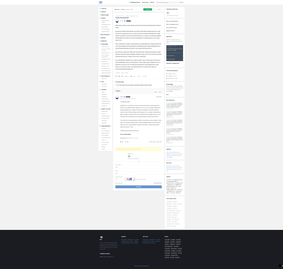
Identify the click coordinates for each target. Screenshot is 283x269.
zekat (177, 223)
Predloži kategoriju (106, 103)
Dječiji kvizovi (104, 61)
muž (169, 215)
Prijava (103, 92)
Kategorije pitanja (105, 31)
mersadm (168, 103)
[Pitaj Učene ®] (105, 2)
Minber (171, 157)
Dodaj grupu (104, 96)
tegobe (126, 72)
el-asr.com (179, 189)
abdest (169, 201)
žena (174, 226)
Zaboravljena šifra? (158, 183)
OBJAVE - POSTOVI (105, 109)
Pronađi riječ (104, 84)
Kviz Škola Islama (105, 63)
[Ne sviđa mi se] (119, 76)
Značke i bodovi (105, 98)
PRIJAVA (181, 2)
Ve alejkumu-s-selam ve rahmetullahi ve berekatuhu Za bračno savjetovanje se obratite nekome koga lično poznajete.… (174, 105)
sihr (168, 221)
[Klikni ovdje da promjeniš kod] (129, 179)
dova (174, 203)
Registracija (104, 94)
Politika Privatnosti (105, 133)
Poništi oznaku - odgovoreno (156, 141)
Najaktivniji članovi (135, 2)
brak (175, 201)
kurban (169, 212)
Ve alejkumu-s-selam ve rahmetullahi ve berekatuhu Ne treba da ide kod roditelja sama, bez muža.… (174, 139)
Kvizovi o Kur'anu (105, 46)
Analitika (103, 146)
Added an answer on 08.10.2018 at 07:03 (128, 98)
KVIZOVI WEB (104, 44)
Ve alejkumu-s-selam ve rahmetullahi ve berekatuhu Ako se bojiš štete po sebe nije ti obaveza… (174, 130)
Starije (155, 92)
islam (175, 208)
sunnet (174, 221)
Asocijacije (104, 86)
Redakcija (104, 128)
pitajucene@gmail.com (107, 256)
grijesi (122, 72)
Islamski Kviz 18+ (105, 66)
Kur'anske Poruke (175, 155)
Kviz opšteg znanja (106, 68)
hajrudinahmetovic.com (172, 186)
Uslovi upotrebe (105, 135)
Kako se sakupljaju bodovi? (172, 24)
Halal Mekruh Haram (134, 15)
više (167, 94)
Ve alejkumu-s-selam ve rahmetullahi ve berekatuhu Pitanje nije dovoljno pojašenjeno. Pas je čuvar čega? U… (174, 122)
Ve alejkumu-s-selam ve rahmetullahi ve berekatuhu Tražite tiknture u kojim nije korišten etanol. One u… (174, 113)
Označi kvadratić (119, 177)
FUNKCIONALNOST (106, 126)
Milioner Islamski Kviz (106, 70)
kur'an (178, 210)
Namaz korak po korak (171, 154)
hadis (180, 203)
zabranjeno (170, 223)
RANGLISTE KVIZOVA (106, 72)
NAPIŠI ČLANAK (105, 15)
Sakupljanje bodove (106, 24)
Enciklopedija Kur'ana (177, 179)
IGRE (102, 81)
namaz (174, 215)
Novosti (152, 2)
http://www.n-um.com (132, 138)
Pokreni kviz (104, 78)
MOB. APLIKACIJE (105, 34)
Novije (159, 92)
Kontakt (103, 149)
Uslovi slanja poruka (106, 137)
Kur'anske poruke (105, 118)
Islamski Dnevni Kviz (106, 59)
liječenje (175, 212)
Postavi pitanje (105, 26)
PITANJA (103, 18)
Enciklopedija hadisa (172, 181)
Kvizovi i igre (145, 2)
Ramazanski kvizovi (106, 52)
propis (174, 217)
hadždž (169, 206)
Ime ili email (118, 164)
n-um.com (168, 179)
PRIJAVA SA (130, 153)
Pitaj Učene (169, 152)
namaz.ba (178, 192)
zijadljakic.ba (178, 184)
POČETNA (103, 8)
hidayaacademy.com (171, 189)
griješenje (118, 72)
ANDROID (103, 37)
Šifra (116, 170)
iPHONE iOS (104, 41)
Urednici (103, 140)
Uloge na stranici (105, 142)
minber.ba (173, 188)
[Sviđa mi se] (116, 76)
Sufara (180, 154)
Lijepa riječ (104, 122)
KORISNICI (103, 89)
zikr (168, 226)
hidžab (169, 208)
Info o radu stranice (106, 130)
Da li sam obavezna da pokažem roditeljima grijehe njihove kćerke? (134, 85)
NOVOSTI (103, 11)
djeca (169, 203)
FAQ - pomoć (104, 144)
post (169, 217)
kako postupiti (170, 210)
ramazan (175, 219)
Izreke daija (169, 84)
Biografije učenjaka (106, 116)
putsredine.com (171, 191)
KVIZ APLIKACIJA (105, 76)
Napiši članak (104, 111)
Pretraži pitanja (106, 29)
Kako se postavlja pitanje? (172, 21)
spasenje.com (170, 184)
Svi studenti (104, 105)
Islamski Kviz (176, 152)
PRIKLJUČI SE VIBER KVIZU (172, 63)
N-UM (132, 243)
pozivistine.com (179, 183)
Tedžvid (168, 155)
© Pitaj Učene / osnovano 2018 (141, 266)
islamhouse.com (170, 183)
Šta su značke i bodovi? (171, 27)
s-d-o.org (172, 192)
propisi (169, 219)
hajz (175, 206)
